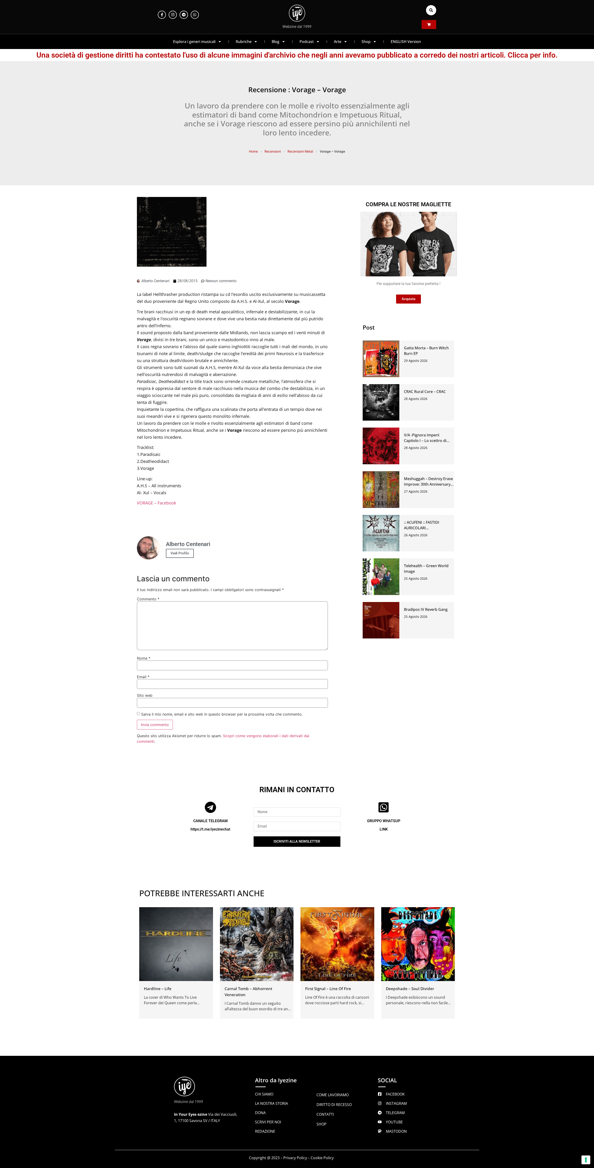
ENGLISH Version (406, 41)
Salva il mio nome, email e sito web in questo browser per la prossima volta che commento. (222, 714)
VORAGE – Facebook (156, 503)
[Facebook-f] (162, 15)
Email (143, 677)
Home (253, 151)
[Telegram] (184, 15)
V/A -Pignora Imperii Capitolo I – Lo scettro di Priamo (425, 440)
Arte (337, 41)
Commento (148, 599)
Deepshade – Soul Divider (410, 988)
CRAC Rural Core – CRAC (425, 391)
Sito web (144, 695)
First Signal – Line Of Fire (328, 988)
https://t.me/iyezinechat (210, 829)
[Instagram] (173, 15)
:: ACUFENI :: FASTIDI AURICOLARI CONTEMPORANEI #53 (423, 528)
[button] (431, 10)
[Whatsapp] (195, 15)
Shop (366, 41)
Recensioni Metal (300, 151)
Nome (143, 658)
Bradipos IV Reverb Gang (426, 609)
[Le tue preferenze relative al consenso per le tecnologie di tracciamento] (585, 1159)
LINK (384, 829)
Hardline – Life (157, 988)
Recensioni (273, 151)
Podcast (307, 41)
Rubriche (244, 41)
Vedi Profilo (180, 553)
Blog (275, 41)
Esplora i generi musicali (194, 41)
